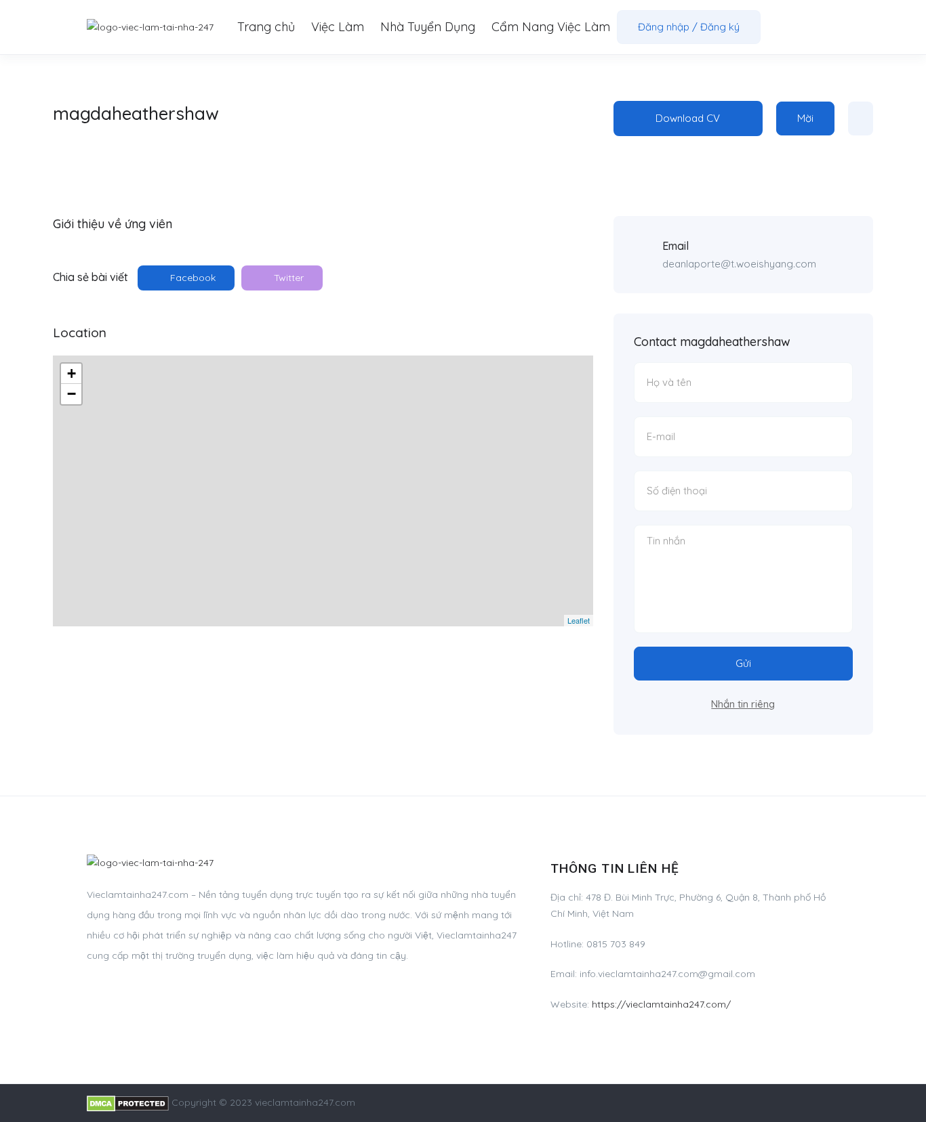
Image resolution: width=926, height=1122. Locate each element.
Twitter (287, 278)
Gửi (743, 663)
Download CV (688, 118)
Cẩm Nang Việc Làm (550, 27)
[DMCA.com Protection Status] (128, 1102)
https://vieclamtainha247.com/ (661, 1004)
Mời (805, 118)
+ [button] (71, 373)
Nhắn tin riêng (743, 703)
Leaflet (578, 620)
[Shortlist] (860, 118)
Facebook (191, 278)
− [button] (71, 393)
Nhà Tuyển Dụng (427, 27)
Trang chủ (266, 27)
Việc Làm (337, 27)
